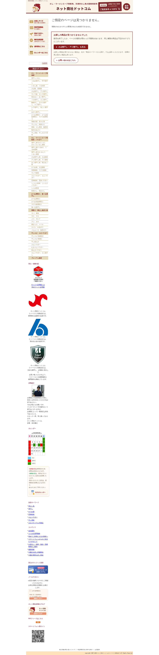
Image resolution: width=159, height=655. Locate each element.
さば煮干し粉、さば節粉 (39, 157)
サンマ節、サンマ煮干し (39, 94)
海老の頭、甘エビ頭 (38, 121)
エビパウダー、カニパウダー (39, 177)
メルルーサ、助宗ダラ (38, 230)
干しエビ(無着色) (37, 236)
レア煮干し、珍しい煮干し (39, 108)
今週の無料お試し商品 (35, 555)
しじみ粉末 (35, 188)
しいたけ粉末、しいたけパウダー (39, 184)
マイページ (57, 18)
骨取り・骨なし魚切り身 (39, 210)
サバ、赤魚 (35, 213)
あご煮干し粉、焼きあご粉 (39, 163)
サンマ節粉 (35, 173)
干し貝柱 (31, 520)
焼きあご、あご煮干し (38, 97)
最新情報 (31, 549)
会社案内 (31, 531)
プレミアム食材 (36, 258)
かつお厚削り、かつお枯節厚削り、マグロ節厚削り (39, 117)
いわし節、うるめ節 (38, 86)
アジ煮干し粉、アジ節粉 (39, 160)
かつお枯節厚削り (37, 202)
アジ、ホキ (35, 222)
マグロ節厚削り (36, 204)
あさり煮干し (35, 112)
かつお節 (31, 512)
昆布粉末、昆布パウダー (39, 180)
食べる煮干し (35, 207)
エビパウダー (35, 244)
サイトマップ (123, 18)
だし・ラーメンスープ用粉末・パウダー (39, 139)
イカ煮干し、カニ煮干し (39, 100)
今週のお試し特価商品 (35, 552)
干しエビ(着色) (36, 239)
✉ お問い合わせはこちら (66, 60)
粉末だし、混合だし (38, 191)
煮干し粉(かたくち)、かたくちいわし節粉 (39, 144)
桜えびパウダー (36, 250)
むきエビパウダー (37, 247)
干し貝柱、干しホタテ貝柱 (39, 134)
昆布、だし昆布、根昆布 (39, 127)
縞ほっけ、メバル (37, 224)
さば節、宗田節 (36, 88)
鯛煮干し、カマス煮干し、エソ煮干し (38, 103)
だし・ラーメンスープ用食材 (39, 74)
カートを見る (97, 18)
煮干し (30, 509)
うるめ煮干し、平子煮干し (39, 82)
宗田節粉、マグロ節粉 (38, 170)
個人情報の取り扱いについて (67, 649)
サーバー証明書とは (38, 285)
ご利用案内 (70, 18)
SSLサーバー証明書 (38, 287)
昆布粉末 (31, 514)
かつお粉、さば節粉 (38, 167)
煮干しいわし (35, 78)
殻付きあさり (35, 130)
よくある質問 (84, 18)
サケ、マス (35, 216)
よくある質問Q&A (34, 533)
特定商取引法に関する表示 (85, 649)
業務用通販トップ (33, 18)
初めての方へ (45, 18)
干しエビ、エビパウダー (39, 233)
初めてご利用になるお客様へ (38, 536)
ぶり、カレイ (35, 219)
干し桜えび (35, 242)
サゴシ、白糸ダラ (37, 227)
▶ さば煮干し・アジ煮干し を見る (71, 47)
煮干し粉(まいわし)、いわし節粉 (39, 153)
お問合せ (109, 18)
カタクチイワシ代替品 (35, 523)
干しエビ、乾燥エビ (38, 124)
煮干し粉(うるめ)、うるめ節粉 (39, 148)
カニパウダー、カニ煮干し (39, 254)
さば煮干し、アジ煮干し (39, 91)
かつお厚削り (35, 199)
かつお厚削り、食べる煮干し (39, 195)
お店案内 (97, 649)
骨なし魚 (31, 506)
